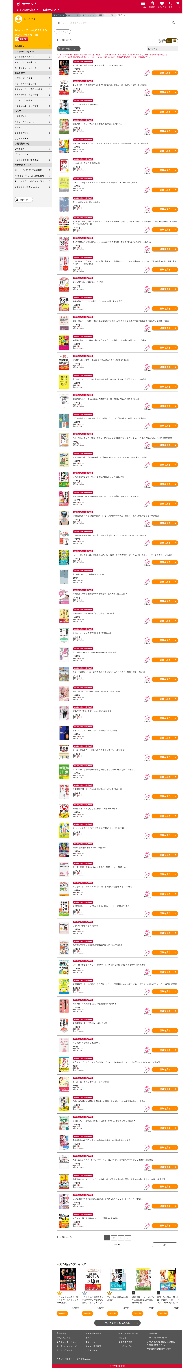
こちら (87, 1359)
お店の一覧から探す (23, 78)
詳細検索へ (19, 46)
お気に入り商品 (64, 1338)
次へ (165, 1245)
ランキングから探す (23, 100)
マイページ (90, 1342)
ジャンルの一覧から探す (25, 84)
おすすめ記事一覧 (93, 1333)
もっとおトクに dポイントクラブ (29, 181)
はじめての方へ (22, 139)
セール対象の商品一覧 (24, 57)
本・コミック (73, 15)
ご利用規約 (20, 149)
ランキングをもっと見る (117, 1323)
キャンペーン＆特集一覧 (25, 62)
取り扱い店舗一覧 (65, 1350)
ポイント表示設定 (93, 1346)
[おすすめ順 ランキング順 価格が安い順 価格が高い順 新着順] (161, 48)
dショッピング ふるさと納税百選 (29, 176)
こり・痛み (110, 15)
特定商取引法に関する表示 (26, 160)
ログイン (24, 200)
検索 (173, 22)
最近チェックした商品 (67, 1342)
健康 (100, 15)
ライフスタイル (88, 15)
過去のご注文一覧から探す (26, 95)
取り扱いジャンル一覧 (67, 1346)
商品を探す (62, 1333)
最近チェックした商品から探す (28, 89)
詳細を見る (165, 73)
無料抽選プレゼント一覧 (25, 68)
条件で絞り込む (69, 49)
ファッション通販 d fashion (27, 187)
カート (88, 1338)
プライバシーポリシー (24, 154)
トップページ (59, 15)
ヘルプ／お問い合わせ (24, 122)
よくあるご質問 (22, 133)
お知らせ (19, 127)
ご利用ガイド (21, 116)
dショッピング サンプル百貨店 (28, 170)
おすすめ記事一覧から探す (26, 106)
